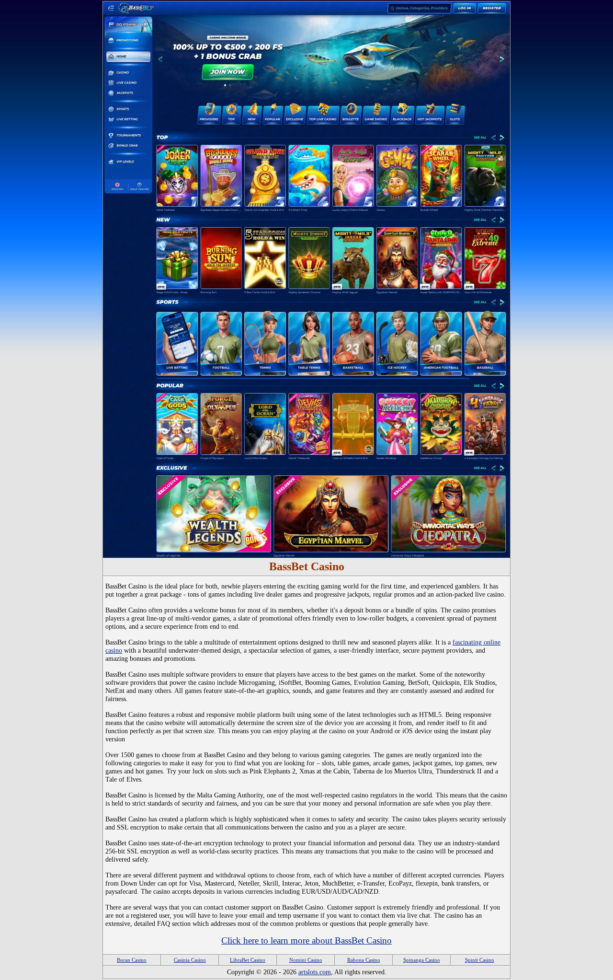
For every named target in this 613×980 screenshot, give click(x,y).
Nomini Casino (305, 960)
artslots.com (314, 972)
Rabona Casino (363, 960)
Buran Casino (132, 960)
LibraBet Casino (247, 960)
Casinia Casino (190, 960)
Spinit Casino (479, 960)
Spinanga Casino (421, 960)
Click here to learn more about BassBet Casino (306, 940)
